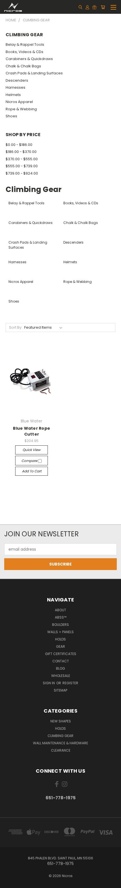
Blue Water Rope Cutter (31, 431)
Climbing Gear (60, 735)
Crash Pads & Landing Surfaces (34, 73)
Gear (60, 646)
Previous (9, 882)
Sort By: (15, 327)
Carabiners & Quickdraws (29, 58)
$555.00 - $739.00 (22, 166)
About (60, 610)
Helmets (13, 94)
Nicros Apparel (19, 101)
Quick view (32, 449)
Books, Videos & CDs (24, 51)
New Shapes (60, 721)
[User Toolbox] (87, 7)
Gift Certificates (60, 653)
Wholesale (60, 675)
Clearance (60, 750)
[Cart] (103, 7)
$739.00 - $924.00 (22, 173)
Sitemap (60, 690)
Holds (60, 639)
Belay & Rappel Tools (25, 44)
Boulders (60, 624)
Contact (60, 661)
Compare (29, 460)
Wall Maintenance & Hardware (60, 743)
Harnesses (15, 87)
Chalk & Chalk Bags (23, 66)
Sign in (49, 683)
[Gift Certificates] (94, 7)
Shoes (11, 116)
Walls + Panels (60, 632)
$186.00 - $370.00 (21, 151)
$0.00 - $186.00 (19, 144)
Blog (60, 668)
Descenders (17, 80)
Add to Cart (31, 471)
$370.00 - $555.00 (22, 159)
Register (70, 683)
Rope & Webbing (21, 109)
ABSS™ (60, 617)
